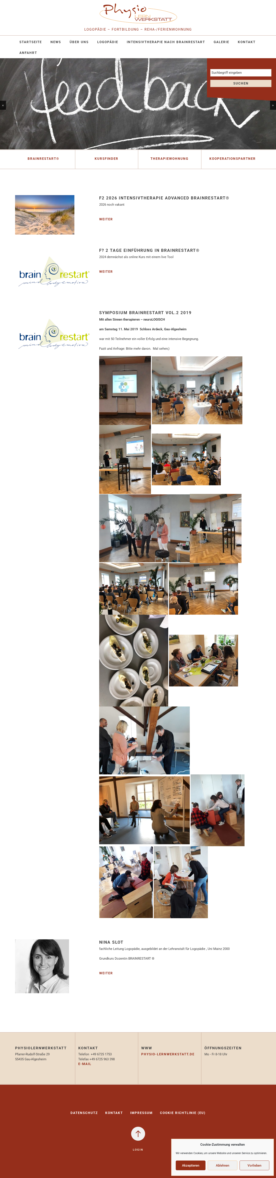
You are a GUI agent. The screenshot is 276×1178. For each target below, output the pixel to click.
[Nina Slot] (42, 969)
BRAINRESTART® (43, 159)
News (55, 42)
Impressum (141, 1113)
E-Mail (84, 1064)
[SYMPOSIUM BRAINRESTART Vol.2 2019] (54, 338)
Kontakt (247, 42)
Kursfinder (106, 159)
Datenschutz (84, 1113)
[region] (138, 103)
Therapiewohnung (169, 159)
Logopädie (107, 42)
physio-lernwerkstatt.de (167, 1054)
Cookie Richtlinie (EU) (182, 1113)
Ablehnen (222, 1165)
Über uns (79, 42)
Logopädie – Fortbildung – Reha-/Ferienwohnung (138, 29)
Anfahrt (28, 53)
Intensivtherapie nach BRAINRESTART (166, 42)
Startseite (30, 42)
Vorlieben (254, 1165)
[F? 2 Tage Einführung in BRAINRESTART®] (54, 275)
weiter (106, 219)
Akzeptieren (190, 1165)
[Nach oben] (138, 1134)
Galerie (221, 42)
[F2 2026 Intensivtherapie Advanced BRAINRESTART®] (44, 218)
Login (138, 1149)
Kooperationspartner (232, 159)
